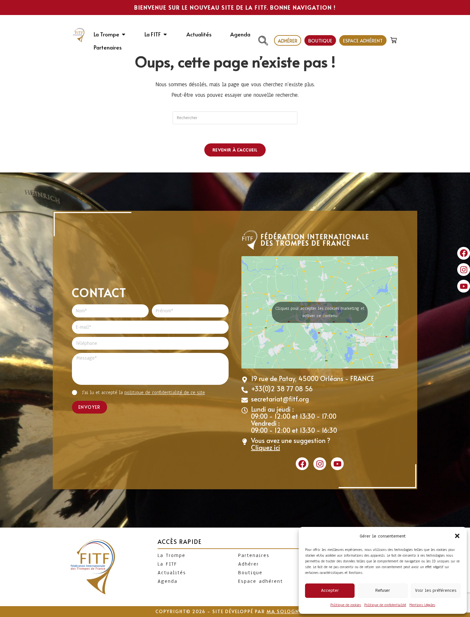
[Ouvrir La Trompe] (123, 34)
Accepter (330, 590)
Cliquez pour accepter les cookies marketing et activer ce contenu (319, 312)
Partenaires (254, 555)
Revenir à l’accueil (235, 150)
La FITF (167, 563)
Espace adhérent (260, 581)
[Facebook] (463, 253)
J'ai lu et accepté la (143, 392)
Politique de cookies (345, 604)
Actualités (172, 572)
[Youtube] (463, 286)
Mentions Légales (422, 604)
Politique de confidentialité (385, 604)
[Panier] (394, 38)
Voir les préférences (435, 590)
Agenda (167, 581)
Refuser (382, 590)
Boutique (250, 572)
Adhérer (248, 563)
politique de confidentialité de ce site (164, 392)
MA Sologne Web (291, 611)
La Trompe (171, 555)
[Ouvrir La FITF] (165, 34)
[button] (457, 536)
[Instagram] (463, 269)
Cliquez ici (265, 447)
